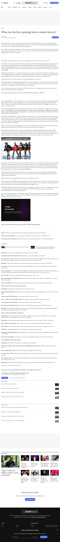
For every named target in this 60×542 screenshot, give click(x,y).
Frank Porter (3, 36)
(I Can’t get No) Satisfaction (21, 110)
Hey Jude (7, 112)
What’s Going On (37, 110)
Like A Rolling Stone (10, 110)
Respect (43, 110)
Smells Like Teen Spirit (14, 112)
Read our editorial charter (39, 517)
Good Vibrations (49, 110)
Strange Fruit (37, 193)
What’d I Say (24, 112)
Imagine (30, 110)
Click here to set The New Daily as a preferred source (16, 373)
